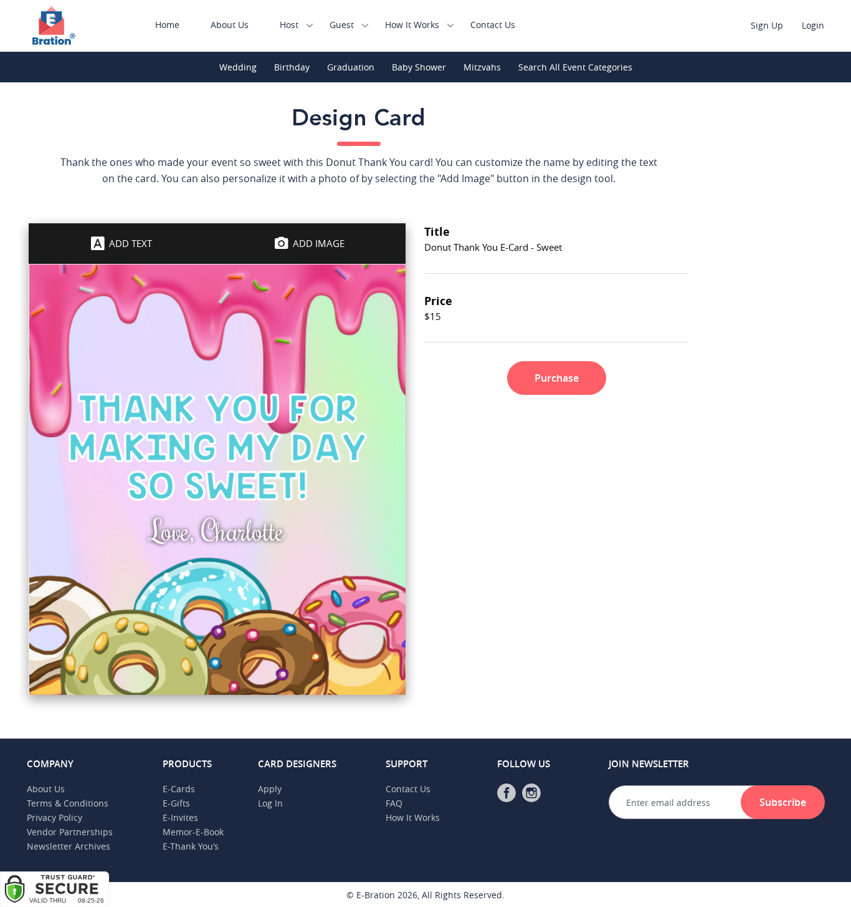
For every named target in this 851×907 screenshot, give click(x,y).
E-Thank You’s (191, 846)
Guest (342, 25)
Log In (270, 803)
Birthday (292, 67)
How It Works (412, 25)
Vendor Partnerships (70, 832)
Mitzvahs (482, 67)
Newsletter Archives (68, 846)
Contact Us (492, 25)
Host (289, 25)
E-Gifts (176, 803)
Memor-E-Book (193, 832)
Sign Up (767, 25)
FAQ (394, 803)
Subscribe (782, 802)
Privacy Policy (54, 817)
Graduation (350, 67)
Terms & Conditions (67, 803)
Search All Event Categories (575, 67)
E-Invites (180, 817)
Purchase (557, 378)
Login (813, 25)
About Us (230, 25)
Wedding (238, 67)
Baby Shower (419, 67)
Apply (270, 789)
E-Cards (179, 789)
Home (167, 25)
